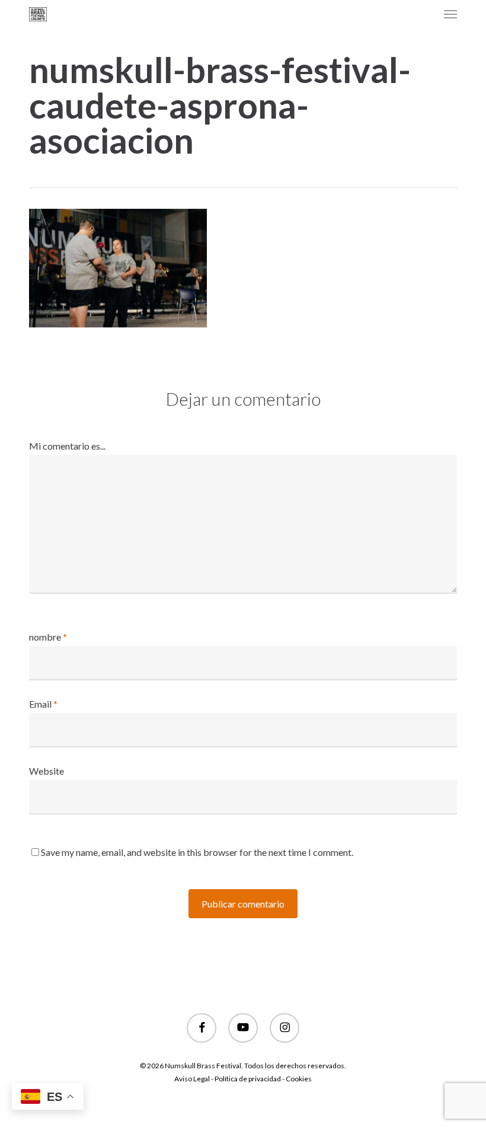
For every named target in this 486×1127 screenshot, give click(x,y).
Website (46, 770)
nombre (48, 636)
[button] (450, 14)
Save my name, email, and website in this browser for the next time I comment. (197, 852)
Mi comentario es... (67, 445)
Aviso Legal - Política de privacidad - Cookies (243, 1078)
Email (43, 703)
